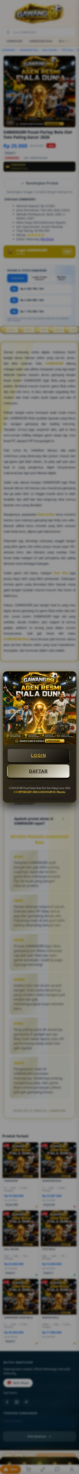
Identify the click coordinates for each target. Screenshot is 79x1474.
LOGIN (38, 755)
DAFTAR (38, 771)
